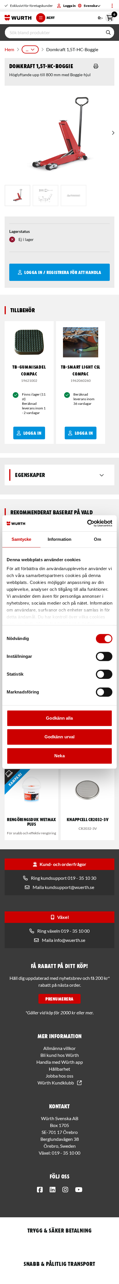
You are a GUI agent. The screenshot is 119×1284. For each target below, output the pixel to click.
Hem (9, 49)
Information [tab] (59, 539)
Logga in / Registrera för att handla (62, 272)
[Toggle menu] (112, 6)
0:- (106, 16)
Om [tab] (97, 539)
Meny (51, 18)
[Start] (18, 18)
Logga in (69, 5)
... (27, 49)
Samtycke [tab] (21, 539)
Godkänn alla (59, 718)
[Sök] (108, 32)
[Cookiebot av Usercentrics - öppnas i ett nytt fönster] (87, 523)
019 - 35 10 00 (66, 1152)
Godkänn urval (59, 736)
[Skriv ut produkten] (96, 66)
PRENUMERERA (59, 998)
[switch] (104, 656)
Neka (59, 755)
